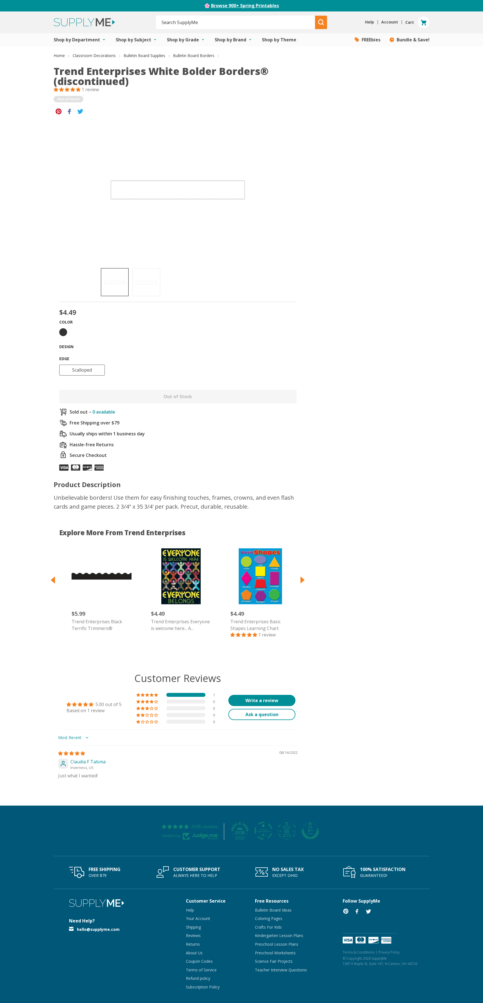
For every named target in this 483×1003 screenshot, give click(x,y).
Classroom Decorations (94, 55)
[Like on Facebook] (69, 111)
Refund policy (198, 978)
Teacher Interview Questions (281, 970)
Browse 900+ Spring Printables (245, 6)
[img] (71, 753)
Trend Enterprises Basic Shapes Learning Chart (255, 625)
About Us (194, 952)
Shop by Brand (231, 40)
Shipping (193, 927)
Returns (193, 944)
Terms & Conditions (358, 952)
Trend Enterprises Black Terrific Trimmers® (97, 625)
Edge (64, 358)
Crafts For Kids (268, 927)
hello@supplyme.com (98, 929)
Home (59, 55)
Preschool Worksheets (275, 952)
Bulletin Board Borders (193, 55)
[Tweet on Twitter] (80, 111)
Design (66, 346)
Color (66, 322)
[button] (68, 89)
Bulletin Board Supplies (144, 55)
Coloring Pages (268, 918)
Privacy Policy (389, 952)
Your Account (198, 918)
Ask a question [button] (261, 714)
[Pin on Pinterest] (58, 111)
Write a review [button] (261, 700)
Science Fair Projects (274, 961)
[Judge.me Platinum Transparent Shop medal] (263, 831)
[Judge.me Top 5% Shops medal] (310, 831)
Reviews (193, 935)
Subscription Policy (203, 987)
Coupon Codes (199, 961)
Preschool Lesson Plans (276, 944)
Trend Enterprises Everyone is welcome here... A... (180, 625)
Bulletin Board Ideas (273, 910)
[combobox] (236, 22)
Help (190, 910)
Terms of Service (201, 970)
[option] (115, 282)
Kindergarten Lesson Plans (279, 935)
